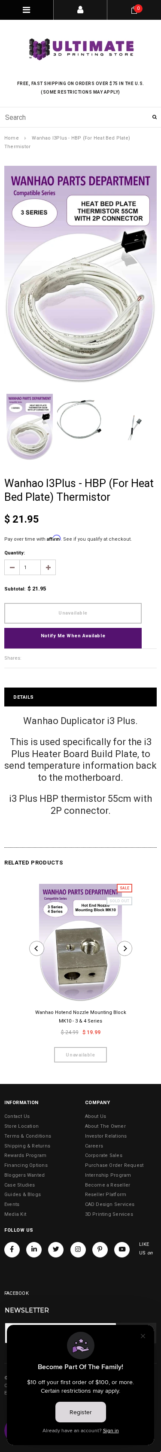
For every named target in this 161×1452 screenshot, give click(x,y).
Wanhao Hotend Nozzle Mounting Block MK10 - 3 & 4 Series (80, 1017)
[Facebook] (12, 1249)
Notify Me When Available (73, 636)
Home (11, 138)
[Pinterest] (100, 1249)
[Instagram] (78, 1249)
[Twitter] (56, 1249)
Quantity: (14, 553)
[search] (80, 117)
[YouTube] (122, 1249)
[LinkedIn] (34, 1249)
